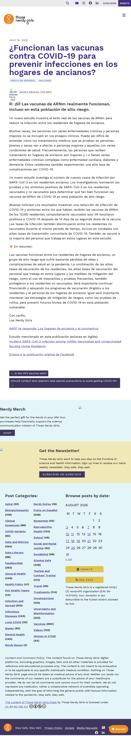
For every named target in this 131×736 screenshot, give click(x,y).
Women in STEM (45, 636)
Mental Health (15, 634)
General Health (15, 573)
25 (73, 548)
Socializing (41, 554)
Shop (7, 432)
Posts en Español (23, 80)
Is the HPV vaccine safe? (29, 373)
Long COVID (13, 622)
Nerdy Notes (42, 504)
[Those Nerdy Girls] (20, 21)
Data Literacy (14, 552)
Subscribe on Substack (62, 474)
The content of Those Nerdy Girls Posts (31, 702)
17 (67, 541)
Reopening (41, 520)
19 (78, 541)
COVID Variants (15, 531)
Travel (38, 586)
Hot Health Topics (17, 590)
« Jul (69, 559)
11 (72, 534)
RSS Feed (85, 579)
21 (89, 541)
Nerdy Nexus (14, 645)
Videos (38, 630)
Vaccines (45, 80)
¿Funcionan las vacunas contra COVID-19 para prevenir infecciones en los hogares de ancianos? (63, 60)
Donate (86, 569)
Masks (9, 628)
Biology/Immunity (17, 510)
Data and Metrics (17, 542)
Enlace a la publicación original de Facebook (41, 354)
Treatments (42, 592)
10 (67, 534)
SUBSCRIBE (110, 3)
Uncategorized (44, 598)
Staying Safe (42, 560)
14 (89, 534)
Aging (9, 504)
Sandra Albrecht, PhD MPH (35, 91)
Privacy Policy (53, 728)
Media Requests (87, 728)
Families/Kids (14, 563)
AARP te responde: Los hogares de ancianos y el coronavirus (53, 328)
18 (73, 541)
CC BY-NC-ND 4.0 (16, 706)
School (38, 537)
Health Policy (14, 584)
